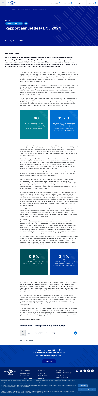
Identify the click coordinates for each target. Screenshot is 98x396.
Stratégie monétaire (24, 375)
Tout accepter (83, 385)
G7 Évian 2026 (41, 370)
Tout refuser (82, 389)
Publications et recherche (26, 378)
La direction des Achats (62, 377)
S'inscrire (49, 361)
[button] (92, 3)
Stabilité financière (42, 375)
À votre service (41, 373)
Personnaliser (91, 389)
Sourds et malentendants (62, 372)
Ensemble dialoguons (25, 370)
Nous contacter (60, 370)
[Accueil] (10, 372)
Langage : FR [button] (79, 3)
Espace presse (60, 375)
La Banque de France (25, 373)
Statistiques (41, 378)
